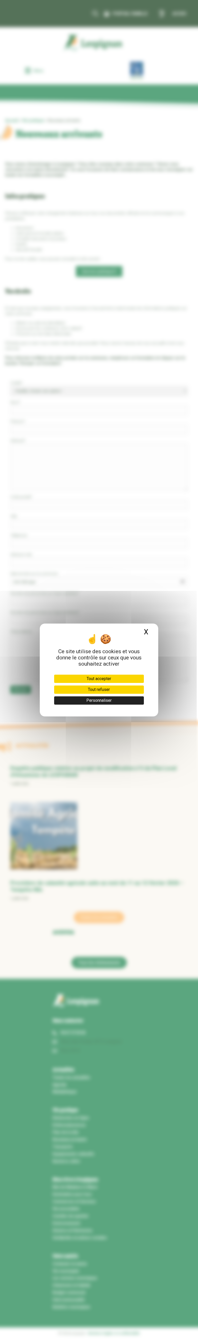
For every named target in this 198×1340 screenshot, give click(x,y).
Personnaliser (99, 700)
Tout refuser (99, 689)
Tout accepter (99, 678)
